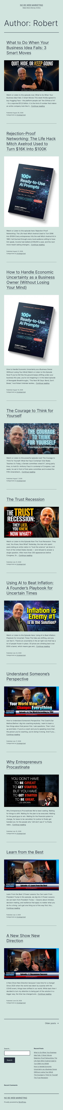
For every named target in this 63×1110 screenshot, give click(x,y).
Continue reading (38, 106)
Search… (7, 1048)
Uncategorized (21, 115)
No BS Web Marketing (31, 5)
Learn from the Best (24, 852)
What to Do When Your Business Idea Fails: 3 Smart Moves (27, 47)
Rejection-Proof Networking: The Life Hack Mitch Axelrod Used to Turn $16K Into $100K (45, 1061)
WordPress (22, 1102)
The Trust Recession (25, 499)
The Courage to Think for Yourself (46, 1075)
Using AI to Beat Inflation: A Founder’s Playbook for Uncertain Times (29, 587)
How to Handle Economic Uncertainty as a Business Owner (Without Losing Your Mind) (45, 1069)
